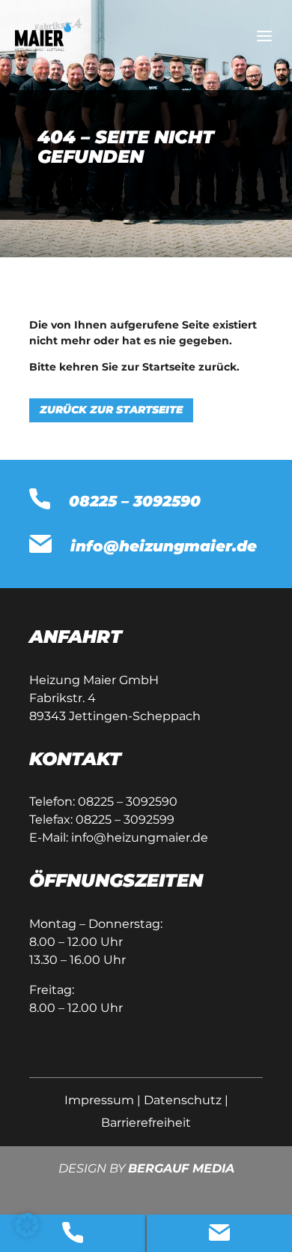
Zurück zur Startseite (111, 409)
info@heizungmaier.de (139, 837)
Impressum (99, 1100)
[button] (27, 1225)
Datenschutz (183, 1100)
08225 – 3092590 (127, 801)
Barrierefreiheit (146, 1122)
